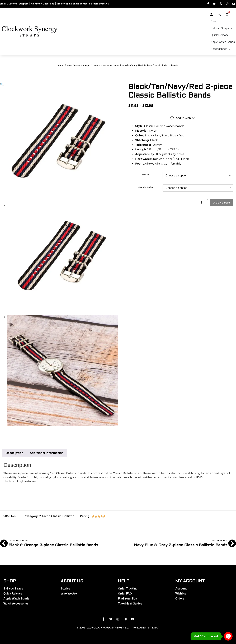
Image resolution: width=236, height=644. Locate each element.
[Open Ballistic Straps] (231, 28)
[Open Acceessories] (229, 49)
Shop (69, 65)
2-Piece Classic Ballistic (105, 65)
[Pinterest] (221, 3)
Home (61, 65)
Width (145, 174)
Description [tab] (14, 453)
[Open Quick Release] (231, 35)
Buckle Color (145, 187)
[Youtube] (233, 3)
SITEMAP (153, 627)
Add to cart (221, 203)
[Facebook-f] (208, 3)
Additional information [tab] (47, 453)
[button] (2, 84)
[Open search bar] (219, 14)
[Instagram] (227, 3)
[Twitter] (214, 3)
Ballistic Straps (82, 65)
